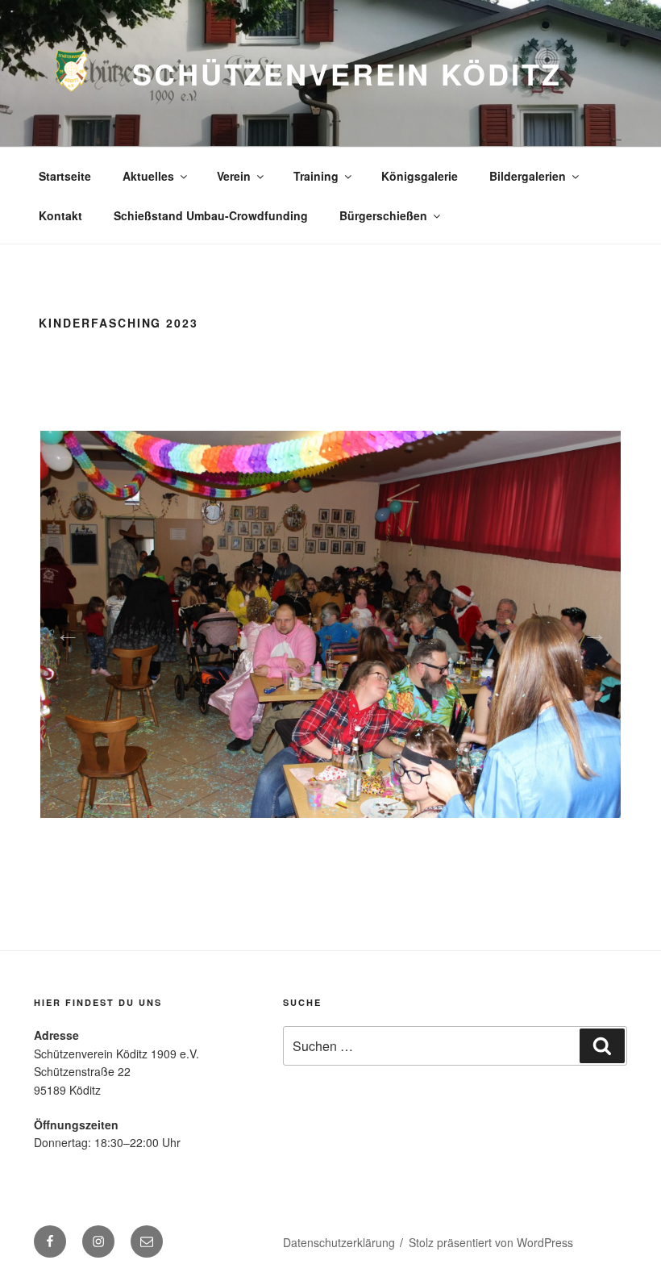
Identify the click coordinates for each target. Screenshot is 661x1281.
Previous (63, 628)
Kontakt (60, 215)
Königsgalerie (419, 176)
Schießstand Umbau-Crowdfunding (211, 215)
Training (316, 176)
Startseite (65, 176)
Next (590, 628)
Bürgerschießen (383, 215)
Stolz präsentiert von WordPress (491, 1242)
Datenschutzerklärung (339, 1242)
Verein (234, 176)
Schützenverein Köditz (346, 73)
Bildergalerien (527, 176)
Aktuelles (148, 176)
